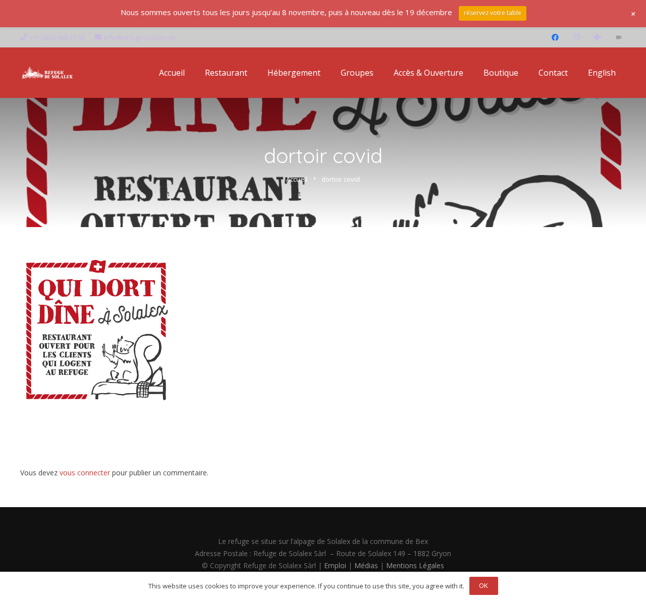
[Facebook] (555, 37)
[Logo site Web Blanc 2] (47, 72)
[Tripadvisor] (597, 37)
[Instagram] (576, 37)
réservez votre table (492, 13)
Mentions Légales (415, 565)
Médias (366, 565)
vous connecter (85, 472)
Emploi (335, 565)
